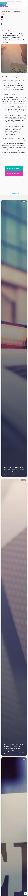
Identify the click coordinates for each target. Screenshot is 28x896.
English (8, 1)
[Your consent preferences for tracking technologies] (25, 893)
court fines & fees (16, 11)
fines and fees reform (6, 11)
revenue (3, 14)
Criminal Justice (5, 8)
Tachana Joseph (7, 26)
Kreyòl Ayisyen (18, 1)
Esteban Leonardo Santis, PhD (15, 752)
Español (12, 1)
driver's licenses (14, 8)
